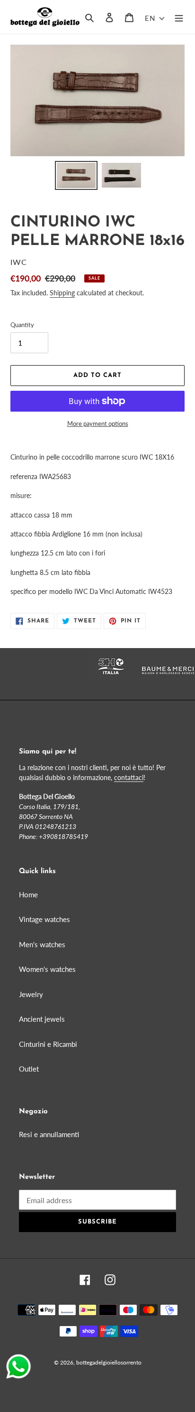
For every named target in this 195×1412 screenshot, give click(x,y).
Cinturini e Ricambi (48, 1044)
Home (28, 894)
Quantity (22, 325)
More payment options (97, 423)
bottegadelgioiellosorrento (109, 1362)
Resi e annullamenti (49, 1134)
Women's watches (47, 969)
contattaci (128, 777)
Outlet (29, 1068)
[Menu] (179, 17)
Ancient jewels (42, 1019)
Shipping (62, 293)
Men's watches (42, 944)
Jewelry (31, 994)
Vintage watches (44, 919)
